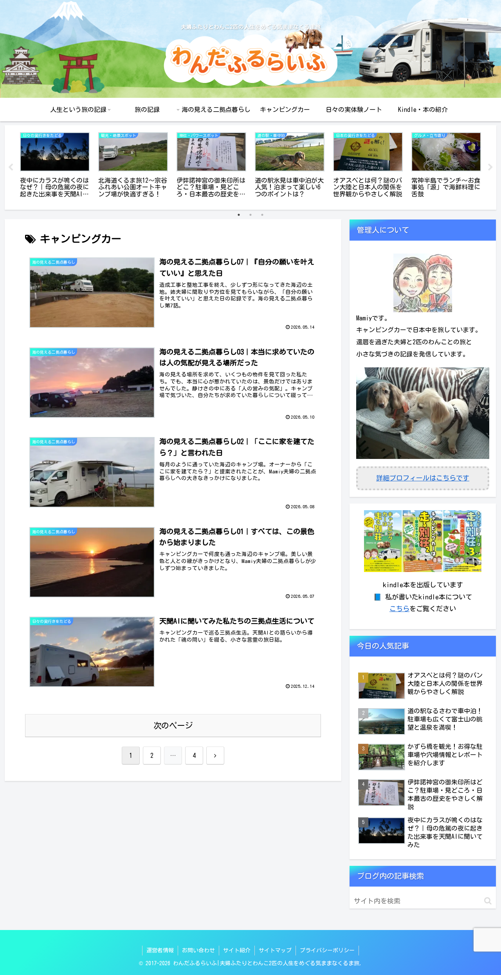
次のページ (173, 725)
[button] (488, 900)
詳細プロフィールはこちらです (422, 478)
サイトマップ (275, 950)
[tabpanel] (55, 166)
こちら (399, 608)
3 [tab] (262, 215)
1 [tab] (239, 215)
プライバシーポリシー (327, 950)
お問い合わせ (198, 950)
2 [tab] (250, 215)
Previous (10, 167)
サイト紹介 (236, 950)
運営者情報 (160, 950)
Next (490, 167)
